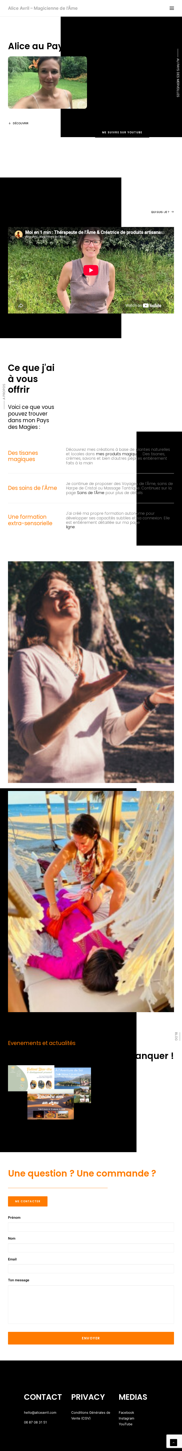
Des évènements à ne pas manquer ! (91, 1056)
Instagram (126, 1418)
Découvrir (20, 123)
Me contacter (27, 1201)
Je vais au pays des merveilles (30, 1126)
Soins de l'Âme (90, 492)
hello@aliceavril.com (40, 1412)
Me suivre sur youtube (122, 132)
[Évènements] (49, 1092)
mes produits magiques (118, 454)
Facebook (126, 1412)
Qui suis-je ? (160, 212)
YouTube (126, 1424)
